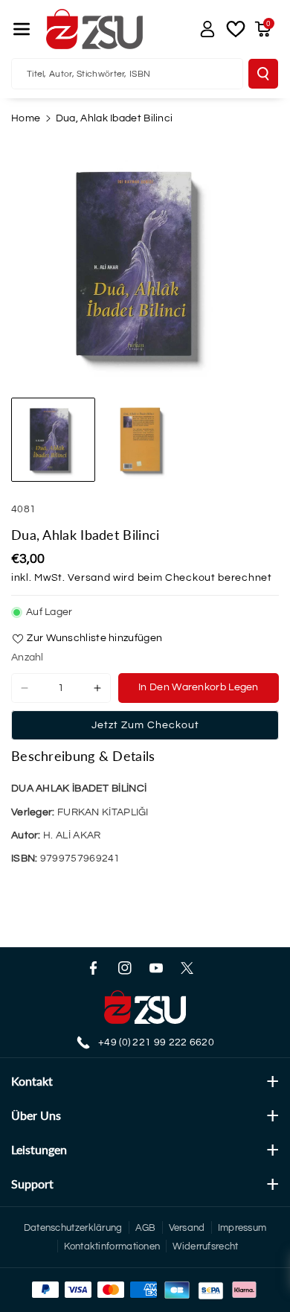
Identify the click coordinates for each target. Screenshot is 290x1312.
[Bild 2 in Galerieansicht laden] (145, 440)
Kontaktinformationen (112, 1246)
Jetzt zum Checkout (145, 725)
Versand (89, 578)
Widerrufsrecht (205, 1246)
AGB (145, 1228)
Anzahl (27, 657)
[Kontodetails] (207, 29)
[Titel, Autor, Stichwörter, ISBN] (263, 74)
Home (25, 118)
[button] (21, 29)
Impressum (242, 1228)
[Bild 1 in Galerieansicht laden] (53, 440)
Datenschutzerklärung (73, 1228)
